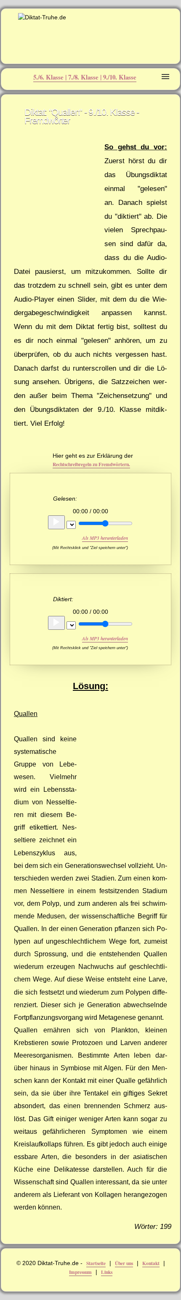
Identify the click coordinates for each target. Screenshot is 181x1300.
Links (106, 1272)
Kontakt (151, 1263)
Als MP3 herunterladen (105, 538)
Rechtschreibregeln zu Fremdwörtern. (91, 464)
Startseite (96, 1263)
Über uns (124, 1263)
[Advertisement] (56, 197)
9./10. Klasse (119, 77)
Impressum (80, 1272)
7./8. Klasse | (85, 77)
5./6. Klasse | (50, 77)
